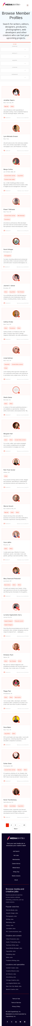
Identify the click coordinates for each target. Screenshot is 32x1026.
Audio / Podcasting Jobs (13, 942)
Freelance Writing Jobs (12, 960)
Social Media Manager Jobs (14, 948)
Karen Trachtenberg (9, 800)
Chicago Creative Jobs (12, 980)
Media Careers (16, 876)
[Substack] (24, 1021)
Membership (16, 859)
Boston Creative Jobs (12, 989)
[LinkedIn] (16, 1021)
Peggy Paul (7, 691)
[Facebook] (7, 1021)
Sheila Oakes (7, 397)
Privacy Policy (16, 1006)
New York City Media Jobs (13, 986)
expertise (14, 46)
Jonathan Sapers (9, 100)
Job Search (16, 851)
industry (14, 60)
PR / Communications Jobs (13, 931)
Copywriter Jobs (11, 951)
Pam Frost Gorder (9, 470)
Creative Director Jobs (12, 971)
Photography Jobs (11, 916)
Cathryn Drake (8, 322)
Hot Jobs (16, 855)
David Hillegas (8, 249)
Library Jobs (9, 925)
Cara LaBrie (7, 542)
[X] (11, 1021)
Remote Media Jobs (11, 910)
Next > (16, 828)
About (16, 880)
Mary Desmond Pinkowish (12, 578)
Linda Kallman (8, 358)
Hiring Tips (16, 871)
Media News (16, 867)
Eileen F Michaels (9, 209)
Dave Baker (7, 727)
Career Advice (16, 863)
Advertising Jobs (11, 977)
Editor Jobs (9, 957)
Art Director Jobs (11, 974)
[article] (16, 103)
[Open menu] (28, 5)
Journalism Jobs (10, 928)
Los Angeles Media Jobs (13, 983)
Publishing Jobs (10, 954)
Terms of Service (16, 1002)
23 (24, 825)
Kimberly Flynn (8, 655)
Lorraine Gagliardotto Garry (12, 615)
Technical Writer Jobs (12, 945)
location (14, 67)
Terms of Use (16, 998)
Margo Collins (8, 169)
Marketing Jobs (10, 922)
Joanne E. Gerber (9, 285)
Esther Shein (7, 763)
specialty (14, 53)
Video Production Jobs (12, 939)
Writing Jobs (9, 919)
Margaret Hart (8, 434)
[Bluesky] (20, 1021)
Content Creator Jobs (12, 968)
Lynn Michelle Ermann (10, 136)
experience (15, 74)
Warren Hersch (8, 506)
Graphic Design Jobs (12, 913)
